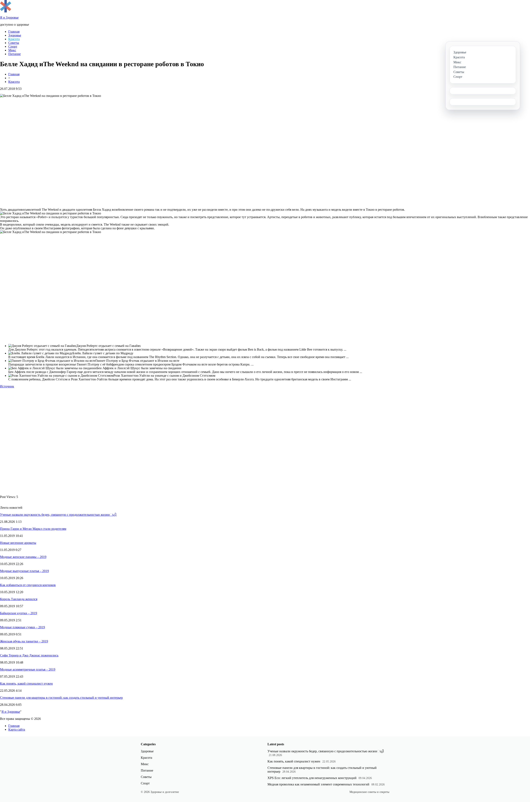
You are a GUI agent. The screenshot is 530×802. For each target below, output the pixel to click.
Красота (14, 39)
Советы (13, 42)
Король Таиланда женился (18, 599)
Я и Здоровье (10, 711)
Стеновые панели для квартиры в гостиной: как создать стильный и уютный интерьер (61, 697)
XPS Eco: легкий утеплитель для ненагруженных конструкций (312, 778)
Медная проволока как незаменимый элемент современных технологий (318, 784)
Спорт (12, 46)
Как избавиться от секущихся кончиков (28, 585)
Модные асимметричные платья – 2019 (27, 669)
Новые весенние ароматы (18, 543)
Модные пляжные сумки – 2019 (22, 627)
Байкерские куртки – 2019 (18, 613)
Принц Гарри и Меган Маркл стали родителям (33, 528)
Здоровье (14, 35)
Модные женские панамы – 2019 (23, 557)
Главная (13, 31)
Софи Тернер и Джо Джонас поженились (29, 655)
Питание (14, 54)
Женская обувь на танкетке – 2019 (24, 641)
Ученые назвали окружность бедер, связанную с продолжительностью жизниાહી (58, 514)
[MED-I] (5, 11)
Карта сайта (16, 729)
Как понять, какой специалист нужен (26, 683)
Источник (7, 386)
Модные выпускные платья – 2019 (24, 571)
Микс (12, 50)
